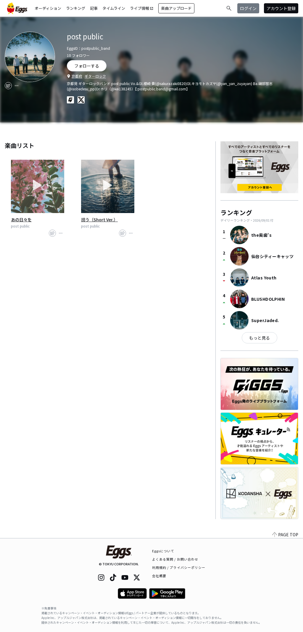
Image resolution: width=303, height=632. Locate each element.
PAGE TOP (288, 534)
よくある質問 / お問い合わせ (175, 559)
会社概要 (159, 575)
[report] (16, 85)
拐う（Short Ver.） (99, 220)
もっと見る (259, 338)
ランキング (75, 8)
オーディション (48, 8)
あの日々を (21, 220)
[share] (8, 85)
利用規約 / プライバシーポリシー (179, 567)
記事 (94, 8)
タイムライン (113, 8)
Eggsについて (163, 550)
